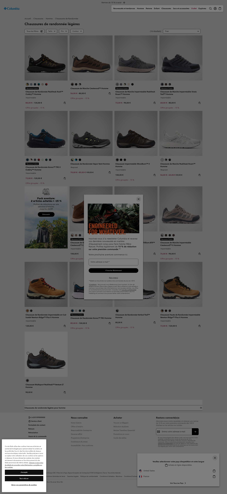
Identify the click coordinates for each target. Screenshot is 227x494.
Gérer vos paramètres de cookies (24, 485)
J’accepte (24, 472)
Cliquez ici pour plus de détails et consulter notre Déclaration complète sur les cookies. (24, 465)
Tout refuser (24, 479)
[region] (24, 465)
